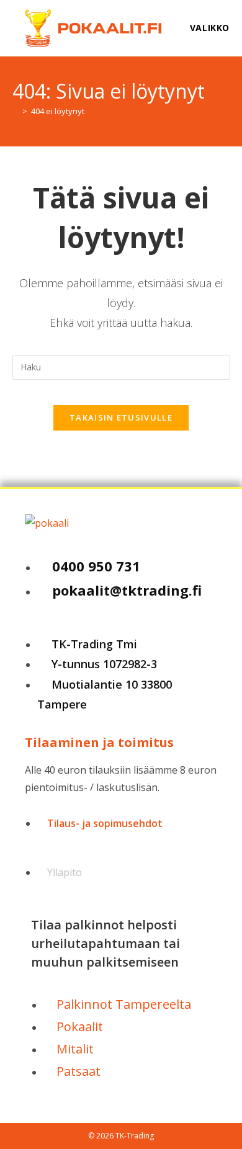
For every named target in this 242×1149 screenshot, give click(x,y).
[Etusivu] (15, 111)
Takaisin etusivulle (121, 417)
